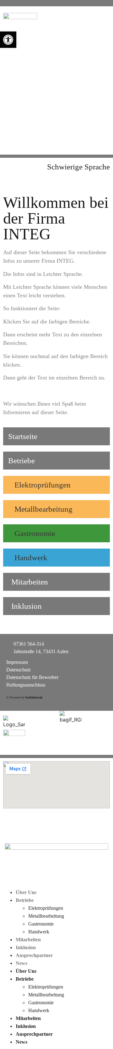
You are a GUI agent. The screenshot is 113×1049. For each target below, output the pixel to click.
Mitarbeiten (28, 939)
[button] (8, 39)
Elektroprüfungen (45, 908)
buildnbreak (34, 697)
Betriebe (25, 900)
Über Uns (26, 892)
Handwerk (38, 931)
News (21, 963)
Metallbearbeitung (46, 916)
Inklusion (26, 947)
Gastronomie (41, 923)
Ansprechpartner (34, 955)
